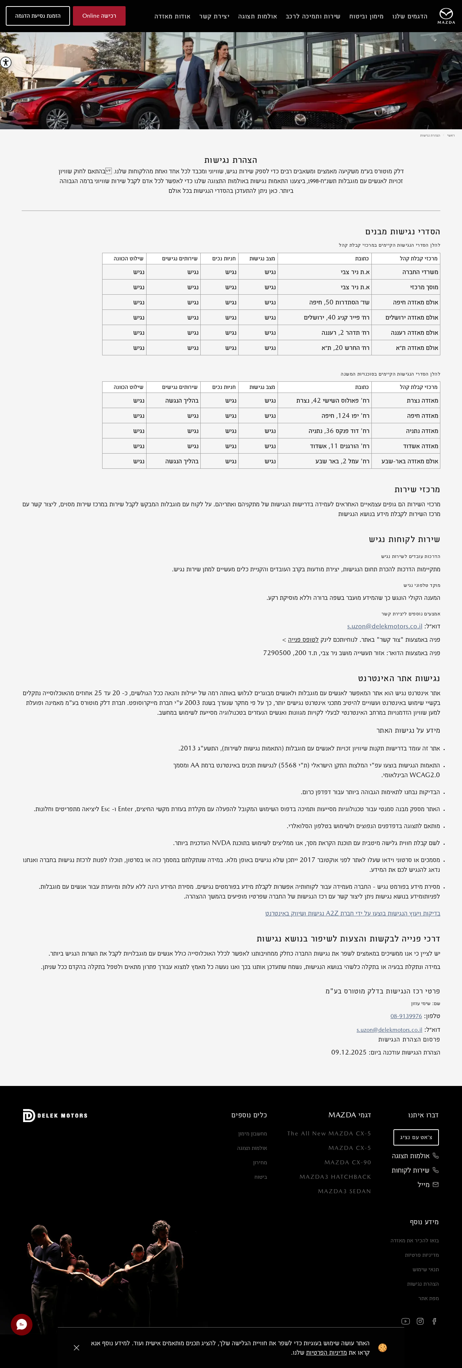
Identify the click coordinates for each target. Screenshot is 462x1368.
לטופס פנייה (303, 639)
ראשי (451, 135)
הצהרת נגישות (430, 135)
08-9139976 (406, 1016)
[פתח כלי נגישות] (6, 62)
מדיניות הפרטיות (326, 1352)
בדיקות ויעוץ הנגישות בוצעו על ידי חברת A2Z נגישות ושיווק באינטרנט (352, 913)
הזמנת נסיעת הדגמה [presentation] (38, 15)
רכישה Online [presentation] (99, 15)
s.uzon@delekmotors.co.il (384, 626)
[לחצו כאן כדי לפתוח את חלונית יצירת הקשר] (21, 1324)
